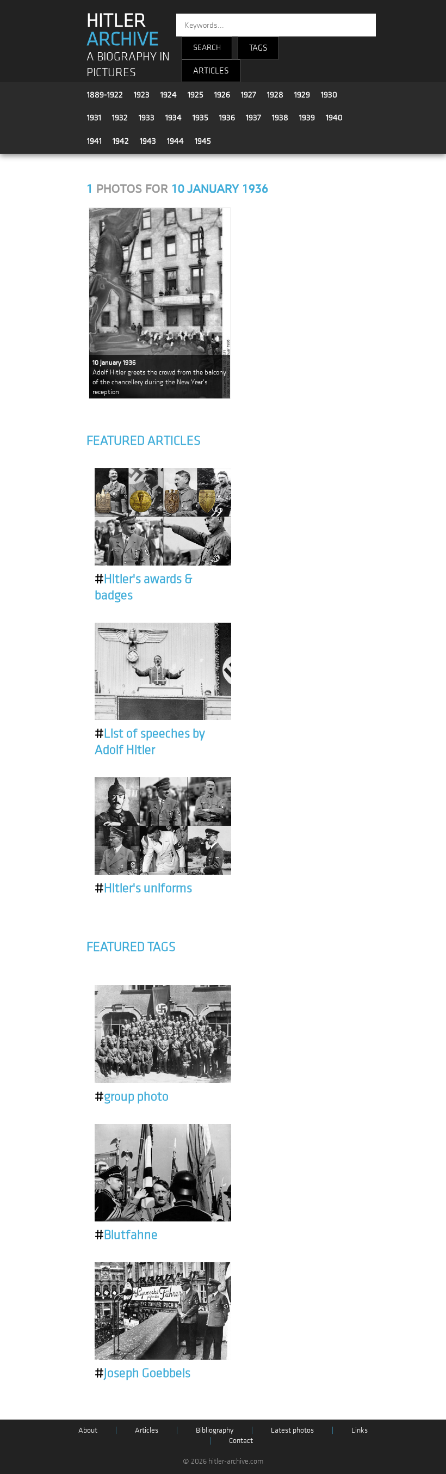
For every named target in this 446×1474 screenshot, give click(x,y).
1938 (280, 117)
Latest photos (292, 1430)
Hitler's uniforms (143, 888)
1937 (253, 117)
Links (359, 1430)
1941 (94, 141)
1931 (94, 117)
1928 (275, 94)
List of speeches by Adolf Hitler (150, 742)
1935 (200, 117)
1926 (222, 94)
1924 (168, 94)
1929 (302, 94)
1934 (173, 117)
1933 (146, 117)
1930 (329, 94)
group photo (132, 1097)
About (87, 1430)
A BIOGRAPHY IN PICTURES (128, 65)
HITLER (122, 30)
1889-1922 (105, 94)
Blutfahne (126, 1235)
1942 (121, 141)
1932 (120, 117)
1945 (203, 141)
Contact (241, 1440)
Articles (146, 1430)
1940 (334, 117)
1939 (307, 117)
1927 (248, 94)
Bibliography (214, 1430)
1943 (148, 141)
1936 (227, 117)
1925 (195, 94)
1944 (175, 141)
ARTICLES (211, 70)
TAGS (258, 47)
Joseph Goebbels (142, 1373)
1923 (142, 94)
